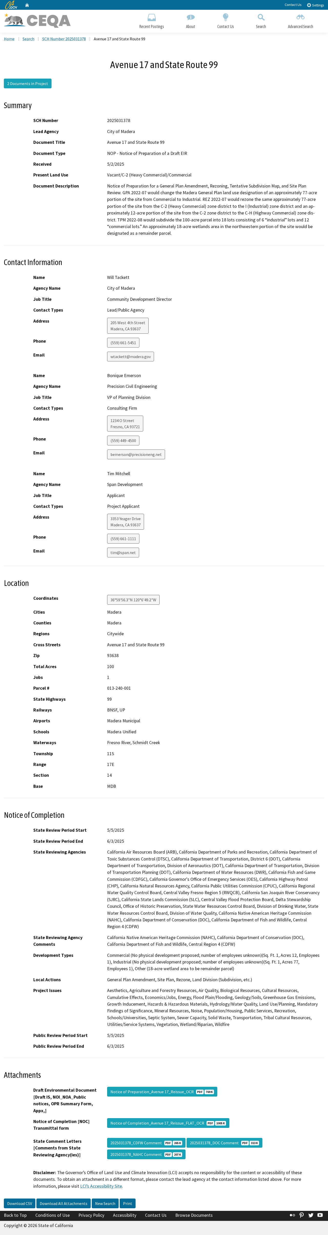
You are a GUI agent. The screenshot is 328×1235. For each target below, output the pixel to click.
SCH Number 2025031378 (64, 38)
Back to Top (15, 1215)
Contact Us (293, 4)
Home (9, 38)
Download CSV (19, 1203)
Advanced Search (300, 26)
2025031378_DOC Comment (224, 1142)
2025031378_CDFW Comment (145, 1142)
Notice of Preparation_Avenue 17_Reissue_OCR (161, 1091)
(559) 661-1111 (123, 538)
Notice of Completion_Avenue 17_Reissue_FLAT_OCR (167, 1123)
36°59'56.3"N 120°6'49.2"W (133, 599)
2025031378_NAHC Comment (145, 1154)
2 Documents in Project (27, 83)
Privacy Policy (91, 1215)
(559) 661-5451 (123, 342)
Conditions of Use (52, 1215)
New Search (105, 1203)
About (190, 26)
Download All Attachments (63, 1203)
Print (127, 1203)
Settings (317, 5)
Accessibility (124, 1215)
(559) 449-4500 (123, 440)
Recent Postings (151, 26)
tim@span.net (123, 552)
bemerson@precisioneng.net (136, 454)
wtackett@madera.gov (130, 356)
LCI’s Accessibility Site (101, 1186)
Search (261, 26)
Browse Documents (194, 1215)
